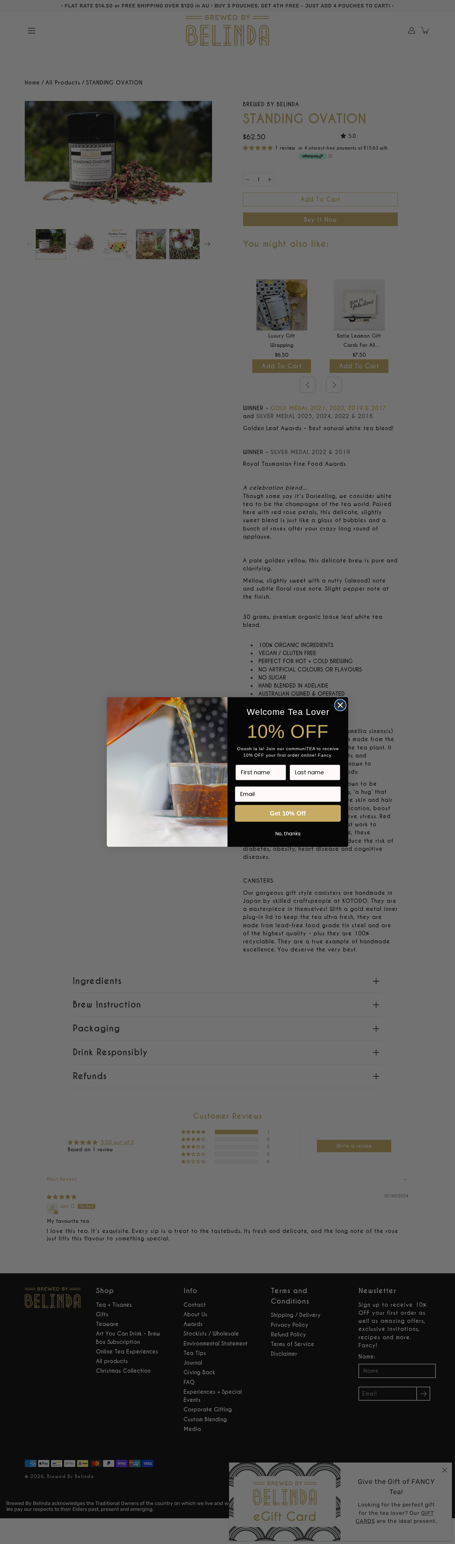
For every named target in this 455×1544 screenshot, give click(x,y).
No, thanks (288, 833)
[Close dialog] (340, 705)
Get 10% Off (288, 813)
